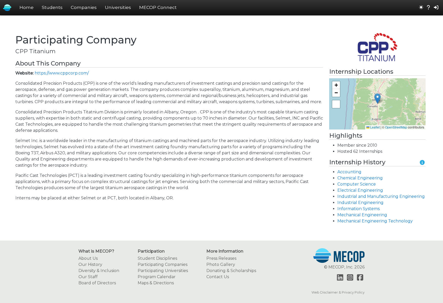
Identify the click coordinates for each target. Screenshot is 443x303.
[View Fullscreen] (336, 104)
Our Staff (88, 276)
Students (52, 7)
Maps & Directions (156, 282)
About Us (88, 258)
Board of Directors (97, 282)
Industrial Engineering (360, 202)
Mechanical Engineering (362, 214)
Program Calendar (157, 276)
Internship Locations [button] (361, 71)
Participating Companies (162, 264)
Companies (84, 7)
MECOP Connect (158, 7)
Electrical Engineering (360, 190)
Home (26, 7)
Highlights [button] (345, 135)
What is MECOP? (96, 251)
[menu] (421, 7)
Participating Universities (163, 270)
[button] (377, 98)
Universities (118, 7)
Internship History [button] (357, 162)
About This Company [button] (47, 63)
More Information (224, 251)
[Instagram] (350, 277)
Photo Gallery (220, 264)
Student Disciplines (157, 258)
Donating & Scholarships (231, 270)
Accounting (349, 171)
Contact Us (217, 276)
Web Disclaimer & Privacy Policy (338, 292)
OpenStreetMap (396, 127)
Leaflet (374, 127)
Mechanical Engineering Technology (375, 221)
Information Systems (358, 208)
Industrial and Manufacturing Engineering (381, 196)
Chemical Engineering (360, 178)
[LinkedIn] (340, 277)
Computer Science (356, 184)
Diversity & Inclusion (98, 270)
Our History (90, 264)
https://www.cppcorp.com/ (62, 73)
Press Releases (221, 258)
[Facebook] (360, 277)
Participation (151, 251)
